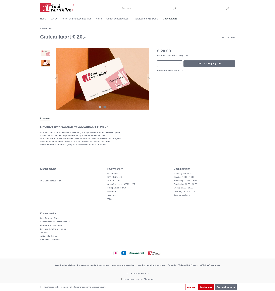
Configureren (206, 287)
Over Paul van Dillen (49, 218)
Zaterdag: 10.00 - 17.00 (184, 191)
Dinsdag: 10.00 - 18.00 (184, 177)
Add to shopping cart (209, 63)
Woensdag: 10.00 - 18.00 (185, 180)
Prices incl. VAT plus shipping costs (173, 55)
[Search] (174, 8)
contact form (55, 181)
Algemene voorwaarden (51, 225)
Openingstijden (182, 169)
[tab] (45, 117)
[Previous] (56, 78)
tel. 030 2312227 (114, 180)
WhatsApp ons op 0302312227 (121, 184)
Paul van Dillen (228, 37)
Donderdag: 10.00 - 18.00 (185, 184)
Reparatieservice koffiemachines (55, 222)
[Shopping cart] (233, 6)
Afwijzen (191, 287)
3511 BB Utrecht (114, 177)
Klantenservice (48, 213)
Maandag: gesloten (182, 173)
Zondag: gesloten (182, 195)
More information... (99, 287)
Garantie (44, 232)
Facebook (111, 191)
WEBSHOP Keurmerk (50, 239)
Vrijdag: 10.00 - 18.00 (183, 188)
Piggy (109, 198)
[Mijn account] (227, 8)
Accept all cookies (226, 287)
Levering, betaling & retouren (53, 229)
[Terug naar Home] (57, 7)
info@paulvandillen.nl (116, 188)
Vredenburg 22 (113, 173)
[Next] (149, 78)
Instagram (111, 195)
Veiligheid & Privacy (49, 236)
